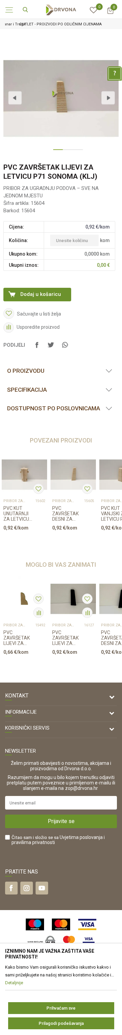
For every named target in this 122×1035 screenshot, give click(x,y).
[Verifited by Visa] (89, 942)
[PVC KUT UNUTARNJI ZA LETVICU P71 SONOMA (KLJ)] (24, 474)
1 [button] (56, 152)
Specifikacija (27, 389)
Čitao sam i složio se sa (58, 840)
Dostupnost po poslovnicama (53, 408)
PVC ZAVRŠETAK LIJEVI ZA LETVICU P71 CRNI (66, 638)
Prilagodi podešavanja (61, 1023)
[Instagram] (26, 888)
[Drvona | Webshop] (61, 9)
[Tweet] (50, 348)
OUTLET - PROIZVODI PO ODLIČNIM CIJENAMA (60, 24)
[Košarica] (110, 13)
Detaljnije (22, 541)
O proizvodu (25, 370)
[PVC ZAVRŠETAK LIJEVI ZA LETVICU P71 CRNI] (73, 599)
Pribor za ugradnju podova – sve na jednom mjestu (14, 501)
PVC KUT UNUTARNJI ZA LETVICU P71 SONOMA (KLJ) (18, 513)
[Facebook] (37, 348)
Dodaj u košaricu (40, 294)
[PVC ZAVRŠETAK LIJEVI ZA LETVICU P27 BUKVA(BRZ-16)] (24, 599)
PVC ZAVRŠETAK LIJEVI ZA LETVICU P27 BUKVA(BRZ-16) (17, 638)
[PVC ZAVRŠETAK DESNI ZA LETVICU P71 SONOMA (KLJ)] (73, 474)
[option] (61, 24)
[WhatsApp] (64, 348)
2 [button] (65, 152)
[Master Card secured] (69, 942)
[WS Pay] (41, 942)
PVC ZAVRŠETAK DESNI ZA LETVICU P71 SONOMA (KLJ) (66, 513)
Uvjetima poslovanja (81, 837)
